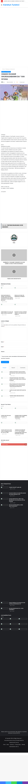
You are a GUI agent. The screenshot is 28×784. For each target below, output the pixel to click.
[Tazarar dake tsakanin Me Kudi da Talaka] (5, 677)
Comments (22, 367)
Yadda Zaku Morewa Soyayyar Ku (6, 416)
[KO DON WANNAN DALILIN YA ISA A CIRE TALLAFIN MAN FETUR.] (23, 625)
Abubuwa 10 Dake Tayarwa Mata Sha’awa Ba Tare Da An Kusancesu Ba (18, 373)
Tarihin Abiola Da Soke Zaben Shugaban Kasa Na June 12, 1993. (6, 431)
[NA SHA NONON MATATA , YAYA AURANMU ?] (4, 610)
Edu (3, 82)
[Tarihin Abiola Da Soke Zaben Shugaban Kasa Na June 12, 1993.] (7, 425)
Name (2, 341)
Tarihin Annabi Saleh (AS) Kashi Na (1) (18, 390)
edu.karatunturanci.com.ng (9, 740)
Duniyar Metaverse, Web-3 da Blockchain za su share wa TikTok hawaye (17, 500)
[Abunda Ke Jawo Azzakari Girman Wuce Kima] (14, 631)
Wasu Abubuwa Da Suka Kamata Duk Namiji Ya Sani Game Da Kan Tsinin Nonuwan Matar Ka (17, 385)
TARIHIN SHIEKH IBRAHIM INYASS (17, 395)
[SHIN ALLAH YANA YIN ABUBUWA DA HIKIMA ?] (21, 290)
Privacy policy (18, 744)
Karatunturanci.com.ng (14, 742)
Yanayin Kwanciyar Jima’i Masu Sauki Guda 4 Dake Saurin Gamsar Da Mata (18, 379)
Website (2, 351)
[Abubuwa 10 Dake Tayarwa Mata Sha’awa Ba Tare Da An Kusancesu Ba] (5, 373)
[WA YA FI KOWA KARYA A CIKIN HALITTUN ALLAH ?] (4, 552)
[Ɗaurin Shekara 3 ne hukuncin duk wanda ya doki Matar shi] (4, 604)
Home (3, 69)
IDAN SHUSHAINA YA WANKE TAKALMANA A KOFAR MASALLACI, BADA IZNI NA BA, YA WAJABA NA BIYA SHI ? (7, 298)
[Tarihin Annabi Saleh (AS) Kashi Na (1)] (5, 392)
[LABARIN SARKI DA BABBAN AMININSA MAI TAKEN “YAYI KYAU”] (21, 411)
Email (2, 346)
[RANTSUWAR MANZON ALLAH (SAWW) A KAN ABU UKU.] (5, 620)
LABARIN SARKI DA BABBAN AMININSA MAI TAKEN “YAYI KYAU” (21, 417)
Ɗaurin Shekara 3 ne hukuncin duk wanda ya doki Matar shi (17, 603)
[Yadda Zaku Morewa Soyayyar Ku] (7, 411)
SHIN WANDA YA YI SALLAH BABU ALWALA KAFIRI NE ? (7, 312)
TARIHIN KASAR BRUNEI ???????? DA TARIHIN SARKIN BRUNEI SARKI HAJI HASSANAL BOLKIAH (21, 431)
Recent (13, 367)
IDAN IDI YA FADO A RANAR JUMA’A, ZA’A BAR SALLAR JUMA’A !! (21, 313)
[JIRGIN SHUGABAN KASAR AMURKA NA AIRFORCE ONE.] (23, 631)
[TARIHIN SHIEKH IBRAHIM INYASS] (5, 397)
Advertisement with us (14, 746)
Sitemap (23, 744)
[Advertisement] (14, 24)
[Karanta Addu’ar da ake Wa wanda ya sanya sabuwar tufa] (4, 494)
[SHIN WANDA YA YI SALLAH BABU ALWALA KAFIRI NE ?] (7, 307)
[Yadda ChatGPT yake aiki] (4, 489)
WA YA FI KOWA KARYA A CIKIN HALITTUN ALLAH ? (16, 505)
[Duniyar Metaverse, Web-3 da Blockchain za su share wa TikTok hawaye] (4, 500)
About (8, 744)
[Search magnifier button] (26, 444)
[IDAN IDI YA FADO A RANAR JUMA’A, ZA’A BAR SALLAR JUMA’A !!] (21, 307)
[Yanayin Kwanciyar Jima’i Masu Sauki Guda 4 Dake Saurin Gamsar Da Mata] (5, 379)
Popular (4, 367)
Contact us (12, 744)
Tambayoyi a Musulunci (10, 69)
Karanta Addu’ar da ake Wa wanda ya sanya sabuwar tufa (17, 493)
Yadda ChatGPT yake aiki (15, 487)
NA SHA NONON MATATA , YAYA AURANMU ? (16, 609)
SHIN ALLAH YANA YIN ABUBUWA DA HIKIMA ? (20, 296)
